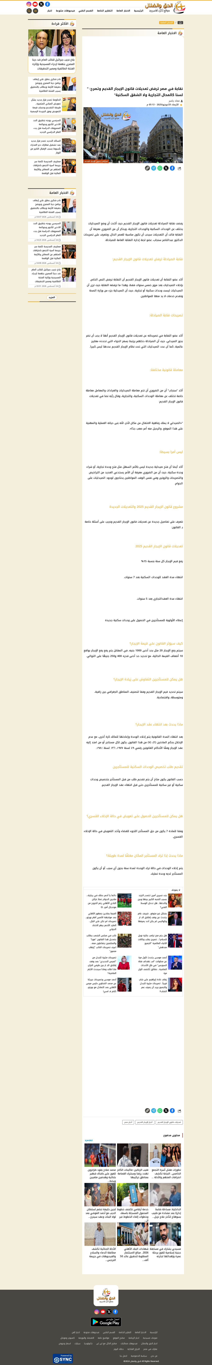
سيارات (77, 1343)
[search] (29, 11)
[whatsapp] (147, 168)
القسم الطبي (86, 11)
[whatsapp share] (159, 168)
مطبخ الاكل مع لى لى (106, 1343)
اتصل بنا (123, 1356)
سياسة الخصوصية (139, 1356)
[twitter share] (166, 168)
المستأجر (115, 779)
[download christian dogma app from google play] (106, 1322)
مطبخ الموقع (119, 1338)
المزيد (52, 297)
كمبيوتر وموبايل (67, 1338)
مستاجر (110, 742)
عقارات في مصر (150, 1349)
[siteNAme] (165, 8)
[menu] (35, 11)
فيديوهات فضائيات (129, 1343)
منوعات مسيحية (150, 1338)
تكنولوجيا (88, 1343)
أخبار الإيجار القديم (144, 1122)
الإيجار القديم (154, 691)
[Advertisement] (133, 61)
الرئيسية (138, 11)
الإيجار (168, 561)
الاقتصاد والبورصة (86, 1338)
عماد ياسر (175, 100)
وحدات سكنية (121, 620)
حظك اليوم (119, 1349)
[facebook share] (172, 168)
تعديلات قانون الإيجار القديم (130, 521)
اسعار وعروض (65, 1343)
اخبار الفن (47, 11)
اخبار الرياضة (134, 1338)
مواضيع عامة (103, 1338)
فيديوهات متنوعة (65, 11)
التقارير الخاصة (105, 11)
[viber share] (153, 168)
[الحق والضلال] (180, 22)
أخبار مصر (128, 1122)
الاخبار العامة (123, 11)
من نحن (154, 1356)
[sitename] (106, 1295)
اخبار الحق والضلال (149, 1343)
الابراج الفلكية (133, 1349)
